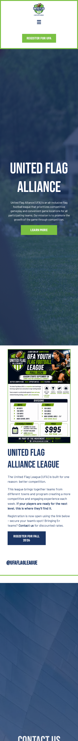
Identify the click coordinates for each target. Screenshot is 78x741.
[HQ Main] (39, 22)
